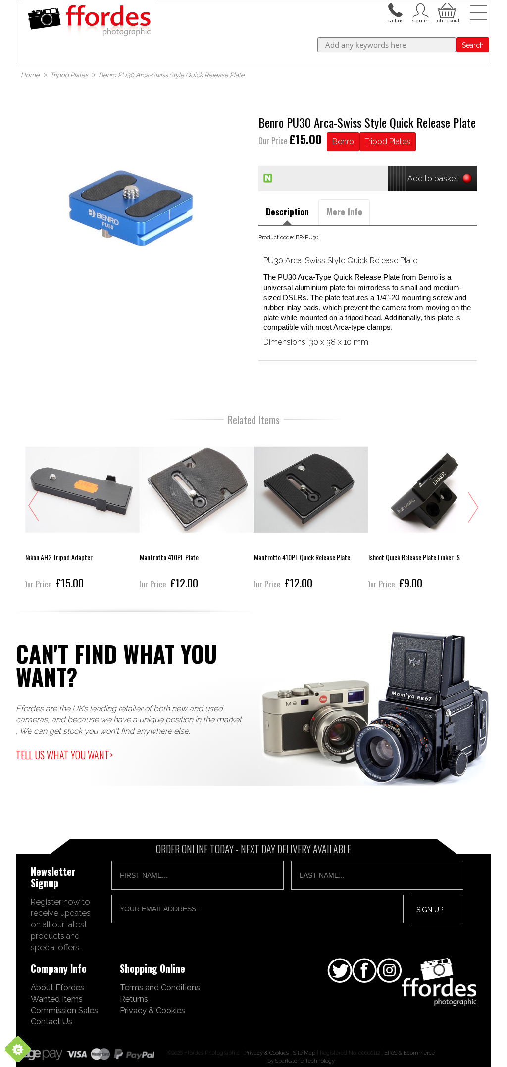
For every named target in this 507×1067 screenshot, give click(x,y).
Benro (343, 141)
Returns (134, 999)
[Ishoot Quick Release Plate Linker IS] (425, 512)
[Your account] (395, 9)
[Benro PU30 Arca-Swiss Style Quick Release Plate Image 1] (139, 205)
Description (287, 211)
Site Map (304, 1052)
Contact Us (51, 1021)
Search (473, 45)
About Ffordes (57, 987)
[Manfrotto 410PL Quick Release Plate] (311, 512)
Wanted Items (57, 999)
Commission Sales (64, 1010)
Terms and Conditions (160, 987)
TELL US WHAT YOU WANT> (64, 754)
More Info (344, 211)
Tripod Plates (387, 141)
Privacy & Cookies (152, 1010)
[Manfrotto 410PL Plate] (197, 512)
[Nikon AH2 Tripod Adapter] (82, 512)
